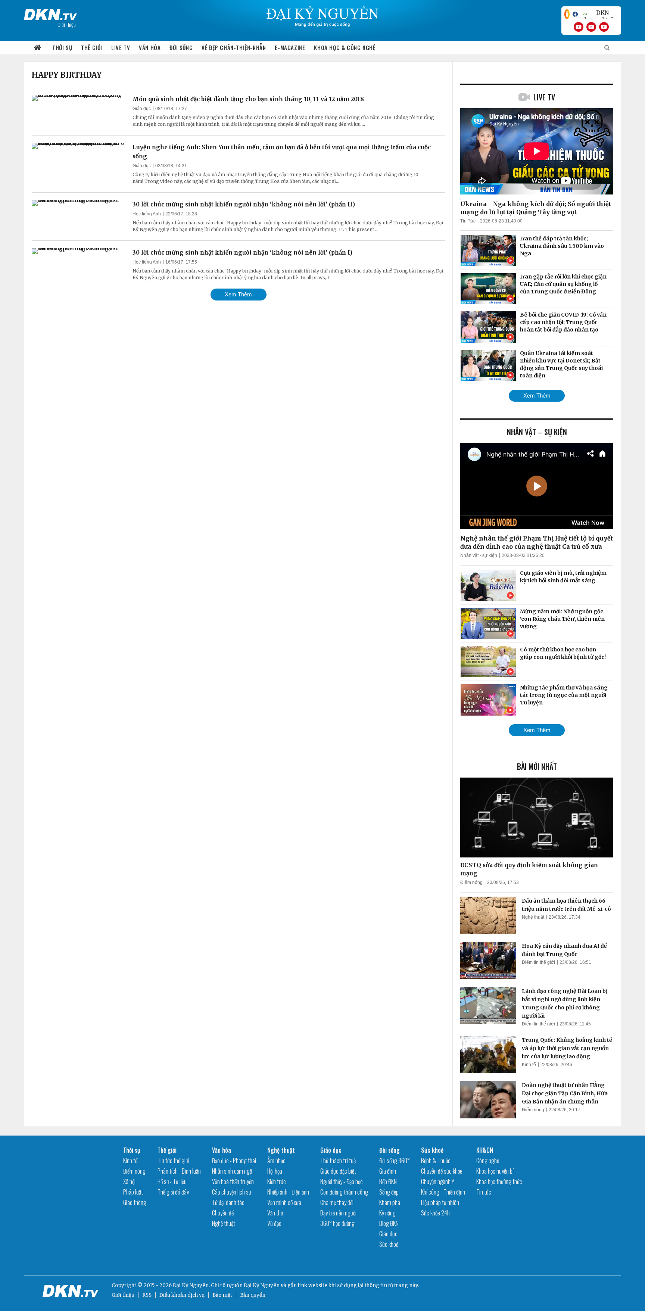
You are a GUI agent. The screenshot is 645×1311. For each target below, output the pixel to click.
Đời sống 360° (394, 1160)
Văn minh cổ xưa (284, 1202)
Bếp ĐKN (388, 1181)
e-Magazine (290, 47)
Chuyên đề (223, 1212)
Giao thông (134, 1202)
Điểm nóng (471, 882)
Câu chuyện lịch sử (231, 1191)
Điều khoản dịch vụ (182, 1295)
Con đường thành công (344, 1191)
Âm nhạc (276, 1160)
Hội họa (274, 1171)
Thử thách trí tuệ (338, 1160)
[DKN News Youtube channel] (578, 27)
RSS (147, 1295)
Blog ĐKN (389, 1223)
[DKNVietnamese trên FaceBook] (575, 14)
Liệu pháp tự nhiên (440, 1202)
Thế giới (91, 47)
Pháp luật (133, 1191)
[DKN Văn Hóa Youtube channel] (604, 27)
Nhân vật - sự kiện (478, 555)
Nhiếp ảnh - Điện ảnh (288, 1191)
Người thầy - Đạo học (341, 1181)
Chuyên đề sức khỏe (441, 1171)
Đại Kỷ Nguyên (262, 1285)
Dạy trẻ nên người (338, 1212)
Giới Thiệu (66, 24)
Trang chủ (37, 47)
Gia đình (387, 1171)
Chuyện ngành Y (437, 1181)
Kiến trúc (276, 1181)
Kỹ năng (387, 1212)
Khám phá (389, 1202)
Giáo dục (142, 108)
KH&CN (484, 1150)
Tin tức (483, 1191)
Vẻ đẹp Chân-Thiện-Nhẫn (234, 47)
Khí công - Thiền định (443, 1191)
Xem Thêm (238, 294)
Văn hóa (150, 47)
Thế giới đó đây (173, 1191)
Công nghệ (487, 1160)
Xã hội (129, 1181)
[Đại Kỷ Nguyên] (50, 13)
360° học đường (337, 1223)
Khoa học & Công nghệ (344, 47)
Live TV (120, 47)
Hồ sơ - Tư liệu (172, 1181)
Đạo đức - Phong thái (234, 1160)
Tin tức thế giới (173, 1160)
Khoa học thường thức (499, 1181)
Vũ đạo (274, 1223)
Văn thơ (275, 1212)
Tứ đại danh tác (228, 1202)
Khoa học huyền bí (495, 1171)
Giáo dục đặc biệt (338, 1171)
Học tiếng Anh (147, 214)
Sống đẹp (389, 1191)
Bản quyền (252, 1295)
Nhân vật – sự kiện (537, 431)
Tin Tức (468, 221)
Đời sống (181, 47)
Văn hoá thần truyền (233, 1181)
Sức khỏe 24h (435, 1212)
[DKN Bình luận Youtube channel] (591, 27)
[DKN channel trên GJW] (599, 14)
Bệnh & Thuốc (436, 1160)
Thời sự (62, 47)
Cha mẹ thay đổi (336, 1202)
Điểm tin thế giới (538, 962)
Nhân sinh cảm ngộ (232, 1171)
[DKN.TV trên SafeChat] (567, 14)
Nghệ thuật (533, 917)
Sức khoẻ (388, 1244)
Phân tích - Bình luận (179, 1171)
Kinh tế (529, 1064)
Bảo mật (222, 1295)
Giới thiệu (123, 1295)
